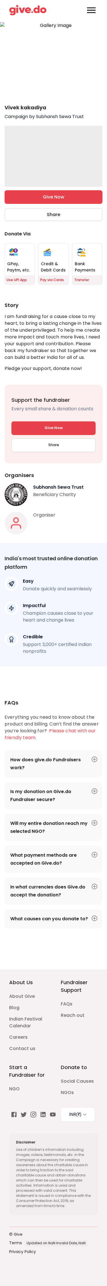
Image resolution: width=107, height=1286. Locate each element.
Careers (18, 1037)
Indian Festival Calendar (25, 1022)
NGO (14, 1089)
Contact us (22, 1048)
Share (53, 214)
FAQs (66, 1004)
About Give (22, 996)
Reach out (72, 1015)
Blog (14, 1007)
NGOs (67, 1092)
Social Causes (77, 1081)
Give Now (53, 197)
